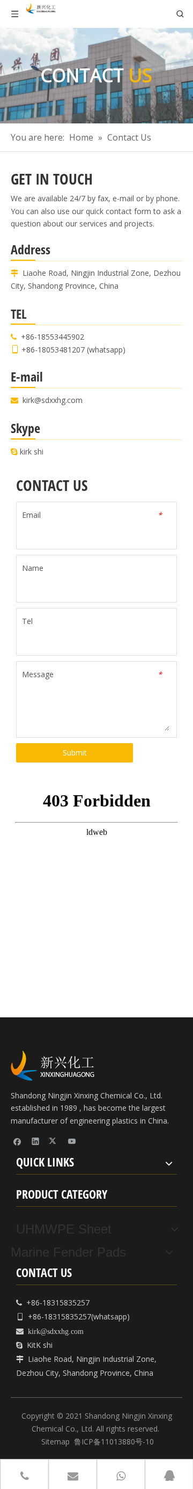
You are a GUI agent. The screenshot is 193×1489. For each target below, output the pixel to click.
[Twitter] (54, 1141)
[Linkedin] (35, 1141)
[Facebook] (17, 1141)
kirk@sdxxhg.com (53, 400)
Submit (75, 752)
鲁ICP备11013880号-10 (114, 1441)
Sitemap (55, 1441)
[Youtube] (72, 1141)
